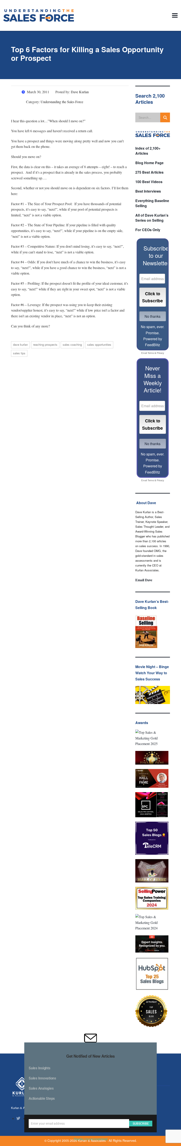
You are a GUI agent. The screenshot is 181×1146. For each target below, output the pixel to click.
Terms (151, 353)
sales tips (19, 353)
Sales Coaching (72, 344)
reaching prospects (45, 344)
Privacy (160, 353)
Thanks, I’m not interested (90, 1139)
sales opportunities (99, 344)
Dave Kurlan (20, 344)
